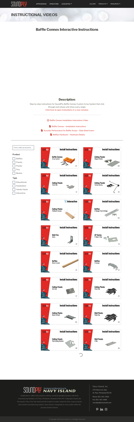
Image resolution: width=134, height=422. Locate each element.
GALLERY (93, 4)
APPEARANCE (41, 4)
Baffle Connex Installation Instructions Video (69, 120)
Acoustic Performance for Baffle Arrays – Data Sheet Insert (69, 130)
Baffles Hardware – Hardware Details (69, 134)
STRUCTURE (54, 4)
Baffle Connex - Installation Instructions (69, 126)
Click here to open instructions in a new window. (67, 110)
